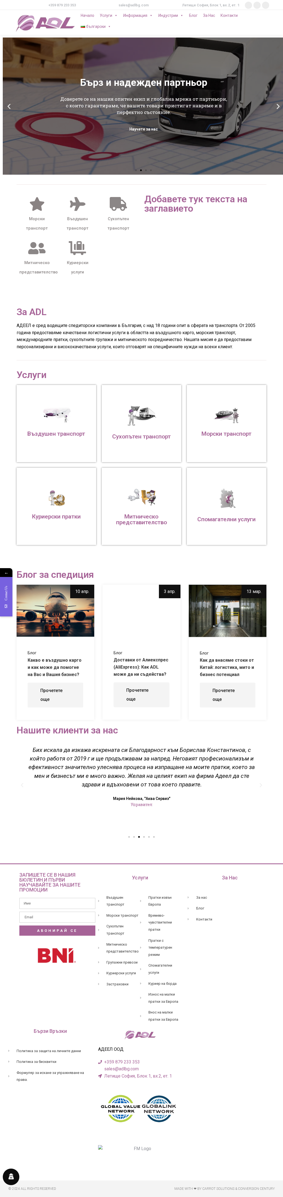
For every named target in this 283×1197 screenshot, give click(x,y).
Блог (193, 15)
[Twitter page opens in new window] (257, 5)
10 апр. (82, 591)
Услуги (106, 15)
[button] (136, 170)
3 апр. (169, 591)
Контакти (229, 15)
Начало (87, 15)
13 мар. (254, 591)
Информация (135, 15)
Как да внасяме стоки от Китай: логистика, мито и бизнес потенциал (227, 667)
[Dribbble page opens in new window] (265, 5)
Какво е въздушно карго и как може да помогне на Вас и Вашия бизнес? (55, 667)
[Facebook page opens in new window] (248, 5)
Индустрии (168, 15)
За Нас (209, 15)
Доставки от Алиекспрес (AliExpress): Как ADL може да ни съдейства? (141, 667)
